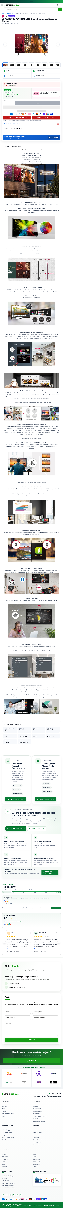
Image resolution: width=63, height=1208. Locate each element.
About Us (35, 1130)
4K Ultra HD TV (9, 13)
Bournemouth (36, 1161)
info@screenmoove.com (18, 987)
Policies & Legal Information (51, 1205)
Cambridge (4, 1166)
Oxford (34, 1156)
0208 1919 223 (5, 1181)
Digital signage (36, 1113)
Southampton (36, 1159)
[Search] (60, 9)
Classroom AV (36, 1106)
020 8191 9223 (16, 983)
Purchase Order (37, 1142)
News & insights (37, 1135)
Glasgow (35, 1166)
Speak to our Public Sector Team (11, 132)
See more (10, 949)
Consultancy (5, 1106)
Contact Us (32, 1060)
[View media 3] (18, 65)
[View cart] (60, 5)
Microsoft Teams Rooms (8, 1137)
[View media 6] (38, 65)
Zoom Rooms (5, 1140)
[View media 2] (12, 65)
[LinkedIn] (13, 1195)
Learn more (45, 93)
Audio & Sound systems (39, 1121)
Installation (4, 1111)
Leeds (3, 1161)
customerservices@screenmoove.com (47, 1096)
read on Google (18, 921)
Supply (3, 1116)
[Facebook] (6, 1195)
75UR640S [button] (6, 23)
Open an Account (37, 1132)
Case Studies (36, 1137)
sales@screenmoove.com (8, 1183)
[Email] (3, 1195)
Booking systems (37, 1111)
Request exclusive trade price (17, 117)
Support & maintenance (8, 1113)
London (4, 1154)
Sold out (38, 103)
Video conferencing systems (40, 1116)
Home (3, 13)
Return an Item (36, 1145)
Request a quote (55, 908)
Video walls (35, 1118)
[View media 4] (25, 65)
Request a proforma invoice (46, 117)
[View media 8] (51, 65)
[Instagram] (10, 1195)
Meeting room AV (37, 1108)
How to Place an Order (38, 1140)
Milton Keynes (36, 1164)
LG (17, 23)
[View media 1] (5, 65)
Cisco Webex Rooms (7, 1132)
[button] (31, 107)
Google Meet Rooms (7, 1135)
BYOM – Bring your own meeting (10, 1130)
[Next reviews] (58, 942)
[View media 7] (44, 65)
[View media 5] (31, 65)
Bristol (3, 1164)
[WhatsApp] (17, 1195)
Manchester (5, 1159)
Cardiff (34, 1154)
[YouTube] (21, 1195)
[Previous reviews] (4, 942)
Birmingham (5, 1156)
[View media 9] (58, 65)
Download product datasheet (31, 124)
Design (3, 1108)
